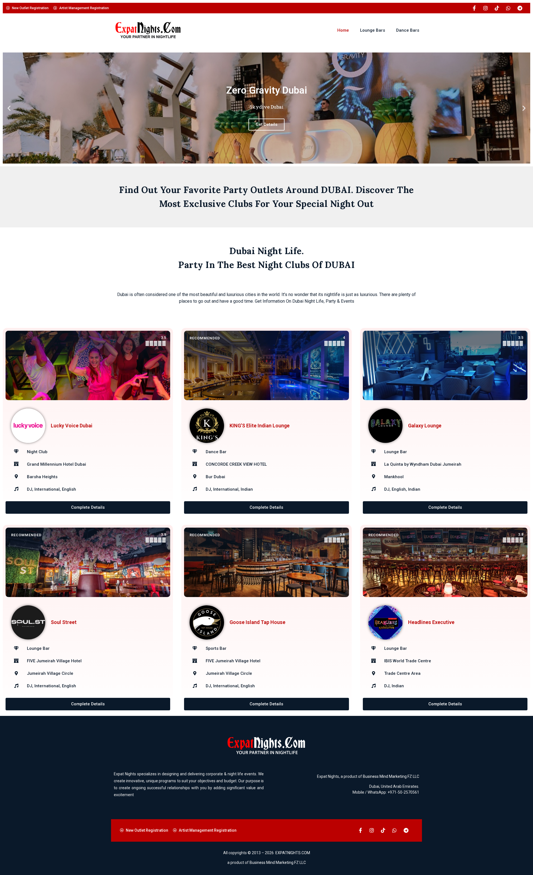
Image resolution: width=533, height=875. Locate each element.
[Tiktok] (497, 8)
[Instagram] (486, 8)
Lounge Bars (372, 30)
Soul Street (64, 622)
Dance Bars (407, 30)
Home (343, 30)
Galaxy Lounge (424, 425)
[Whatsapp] (508, 8)
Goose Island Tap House (257, 622)
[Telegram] (520, 8)
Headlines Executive (431, 622)
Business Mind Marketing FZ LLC (391, 776)
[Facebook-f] (474, 8)
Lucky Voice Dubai (71, 425)
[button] (9, 108)
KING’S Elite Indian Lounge (260, 425)
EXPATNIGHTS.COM (292, 853)
